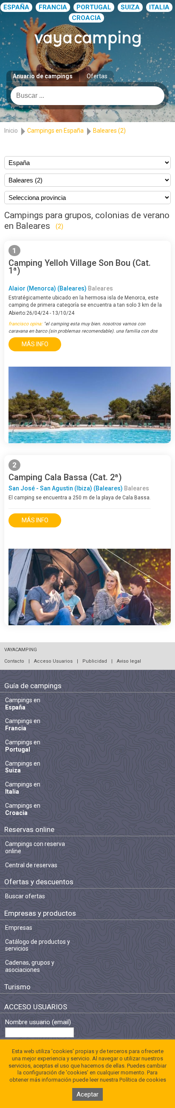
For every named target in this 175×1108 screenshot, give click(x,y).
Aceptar (87, 1094)
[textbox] (87, 95)
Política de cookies (142, 1080)
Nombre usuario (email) (38, 1022)
